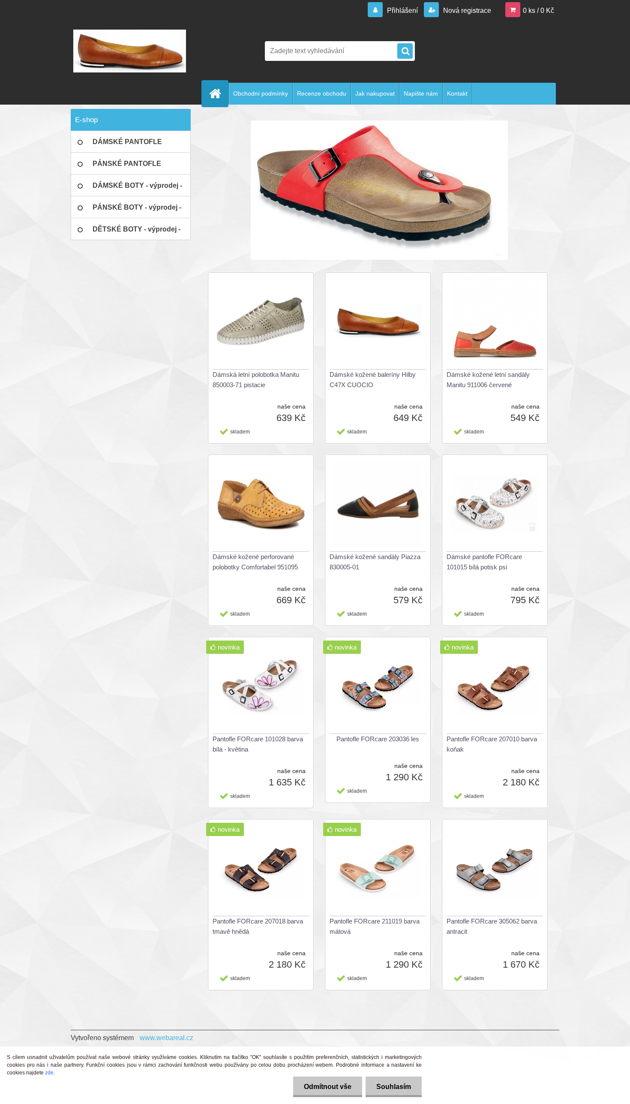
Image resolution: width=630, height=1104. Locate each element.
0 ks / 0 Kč (538, 10)
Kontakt (457, 93)
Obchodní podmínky (260, 93)
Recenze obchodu (321, 93)
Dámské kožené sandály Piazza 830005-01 (375, 562)
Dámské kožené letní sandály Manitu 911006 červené (488, 379)
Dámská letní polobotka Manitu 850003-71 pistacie (256, 379)
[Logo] (130, 51)
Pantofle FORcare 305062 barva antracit (492, 926)
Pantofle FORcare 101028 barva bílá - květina (258, 744)
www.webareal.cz (166, 1037)
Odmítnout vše (327, 1086)
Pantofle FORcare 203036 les (377, 739)
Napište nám (421, 93)
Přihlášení (402, 10)
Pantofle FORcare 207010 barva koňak (492, 744)
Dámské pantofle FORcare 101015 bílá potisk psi (484, 562)
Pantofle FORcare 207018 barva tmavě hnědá (258, 926)
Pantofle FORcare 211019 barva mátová (375, 926)
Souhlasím (393, 1086)
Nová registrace (466, 10)
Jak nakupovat (375, 93)
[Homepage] (218, 93)
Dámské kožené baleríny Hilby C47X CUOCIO (373, 379)
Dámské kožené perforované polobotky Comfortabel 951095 (255, 562)
